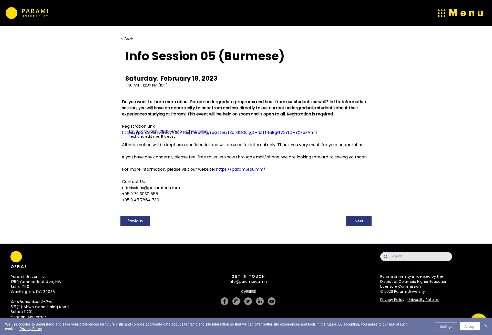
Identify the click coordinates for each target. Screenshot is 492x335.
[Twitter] (248, 301)
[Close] (486, 326)
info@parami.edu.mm (248, 281)
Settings (446, 326)
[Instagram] (236, 301)
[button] (176, 247)
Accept (469, 326)
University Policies (423, 299)
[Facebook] (224, 301)
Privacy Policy (392, 299)
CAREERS (248, 291)
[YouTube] (271, 301)
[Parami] (11, 13)
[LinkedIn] (260, 301)
